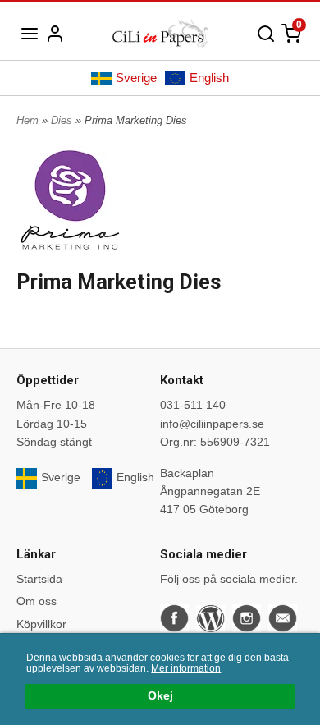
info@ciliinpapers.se (212, 423)
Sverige (136, 78)
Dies (63, 120)
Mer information (186, 668)
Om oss (36, 601)
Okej (160, 696)
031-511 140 (193, 404)
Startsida (39, 578)
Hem (27, 120)
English (209, 78)
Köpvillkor (41, 624)
